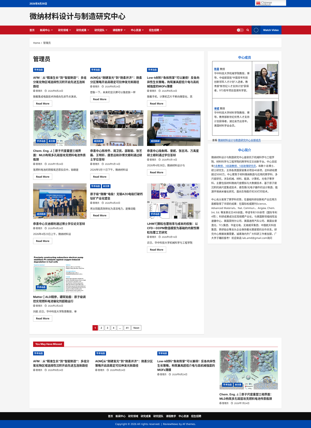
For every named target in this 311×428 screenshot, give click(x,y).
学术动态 (38, 69)
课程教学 (118, 30)
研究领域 (63, 30)
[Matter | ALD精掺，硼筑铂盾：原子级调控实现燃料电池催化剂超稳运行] (60, 274)
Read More (44, 104)
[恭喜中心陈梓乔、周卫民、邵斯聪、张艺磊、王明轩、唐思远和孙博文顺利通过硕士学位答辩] (117, 128)
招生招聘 (154, 30)
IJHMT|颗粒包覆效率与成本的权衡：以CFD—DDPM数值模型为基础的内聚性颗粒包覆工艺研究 (173, 228)
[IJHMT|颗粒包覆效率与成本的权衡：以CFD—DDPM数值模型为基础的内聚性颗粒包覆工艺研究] (173, 201)
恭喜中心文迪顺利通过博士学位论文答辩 (59, 224)
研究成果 (81, 30)
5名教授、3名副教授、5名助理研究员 (235, 166)
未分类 (52, 141)
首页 (32, 30)
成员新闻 (98, 141)
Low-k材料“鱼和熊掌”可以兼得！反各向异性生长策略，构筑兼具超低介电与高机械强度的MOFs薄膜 (173, 82)
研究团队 (99, 30)
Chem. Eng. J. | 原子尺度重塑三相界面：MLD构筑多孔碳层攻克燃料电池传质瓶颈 (59, 155)
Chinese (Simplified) (264, 3)
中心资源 (136, 30)
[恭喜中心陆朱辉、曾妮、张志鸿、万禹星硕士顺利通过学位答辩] (173, 128)
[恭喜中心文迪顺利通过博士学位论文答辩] (60, 201)
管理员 (39, 90)
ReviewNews (170, 424)
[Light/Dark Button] (240, 30)
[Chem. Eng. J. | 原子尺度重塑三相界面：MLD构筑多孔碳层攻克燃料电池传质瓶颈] (60, 128)
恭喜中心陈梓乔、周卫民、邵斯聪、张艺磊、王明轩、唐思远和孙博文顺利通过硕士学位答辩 (116, 155)
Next (136, 327)
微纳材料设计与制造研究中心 (77, 16)
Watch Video (271, 29)
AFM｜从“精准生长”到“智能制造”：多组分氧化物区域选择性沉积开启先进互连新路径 (59, 82)
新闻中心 (45, 30)
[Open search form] (248, 29)
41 (127, 327)
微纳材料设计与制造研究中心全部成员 (239, 140)
